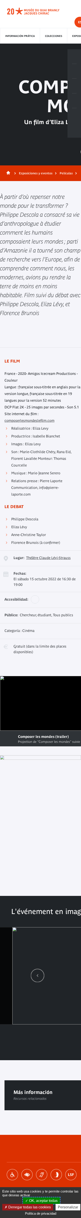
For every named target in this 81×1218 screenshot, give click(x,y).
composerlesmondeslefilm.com (29, 420)
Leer (9, 738)
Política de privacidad (40, 1213)
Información (74, 71)
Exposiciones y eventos (35, 173)
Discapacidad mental (56, 1174)
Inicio (7, 173)
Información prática (20, 36)
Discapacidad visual (27, 1174)
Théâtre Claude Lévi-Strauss (48, 558)
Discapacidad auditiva (41, 1174)
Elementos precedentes (37, 975)
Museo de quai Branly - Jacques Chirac (38, 11)
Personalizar (68, 1207)
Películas (66, 173)
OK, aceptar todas (43, 1201)
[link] (37, 975)
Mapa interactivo (74, 115)
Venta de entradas (74, 56)
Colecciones (53, 36)
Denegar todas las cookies (29, 1207)
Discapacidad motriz (12, 1174)
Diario (74, 86)
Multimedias (74, 100)
